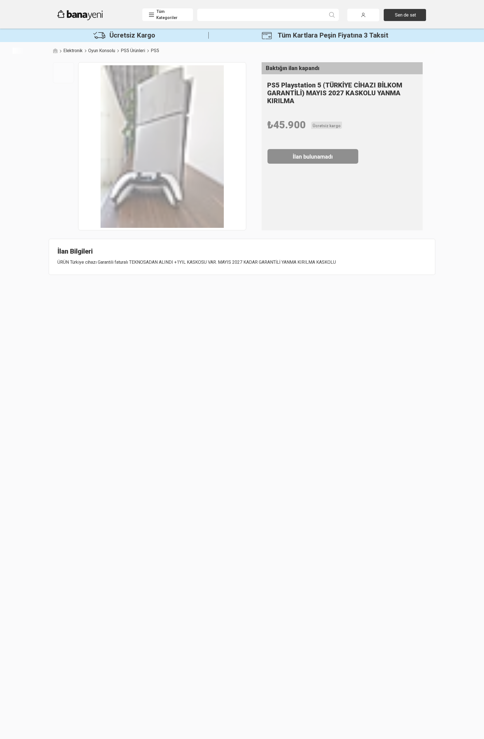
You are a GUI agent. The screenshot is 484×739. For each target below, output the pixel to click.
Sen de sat (405, 15)
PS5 (155, 50)
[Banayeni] (93, 19)
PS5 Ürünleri (133, 50)
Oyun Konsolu (101, 50)
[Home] (55, 51)
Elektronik (73, 50)
